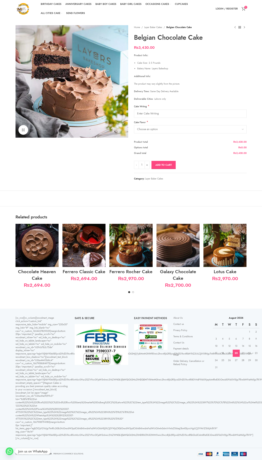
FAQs (176, 354)
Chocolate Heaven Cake (37, 274)
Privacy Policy (180, 330)
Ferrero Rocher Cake (130, 271)
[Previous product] (235, 27)
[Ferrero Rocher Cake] (130, 245)
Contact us (178, 324)
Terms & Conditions (183, 336)
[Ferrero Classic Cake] (83, 245)
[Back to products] (239, 27)
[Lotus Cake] (224, 245)
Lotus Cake (225, 271)
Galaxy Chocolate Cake (178, 274)
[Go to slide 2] (133, 292)
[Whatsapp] (9, 451)
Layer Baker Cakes (153, 27)
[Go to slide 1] (129, 292)
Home (137, 27)
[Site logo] (23, 8)
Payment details (181, 348)
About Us (178, 317)
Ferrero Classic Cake (84, 271)
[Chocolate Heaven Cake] (37, 245)
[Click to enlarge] (23, 130)
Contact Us (178, 342)
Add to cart (163, 165)
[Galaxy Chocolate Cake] (178, 245)
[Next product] (244, 27)
